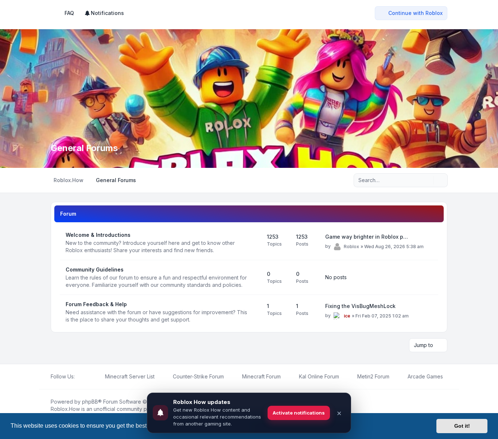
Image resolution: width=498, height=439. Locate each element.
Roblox (351, 246)
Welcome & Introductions (98, 235)
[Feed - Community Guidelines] (255, 277)
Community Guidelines (95, 269)
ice (347, 316)
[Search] (427, 180)
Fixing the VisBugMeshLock (360, 306)
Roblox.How (65, 409)
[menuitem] (104, 13)
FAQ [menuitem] (69, 13)
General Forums (84, 148)
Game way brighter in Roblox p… (366, 237)
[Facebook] (79, 376)
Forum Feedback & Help (96, 304)
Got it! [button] (462, 426)
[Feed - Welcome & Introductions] (255, 242)
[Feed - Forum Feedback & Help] (255, 312)
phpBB (90, 401)
